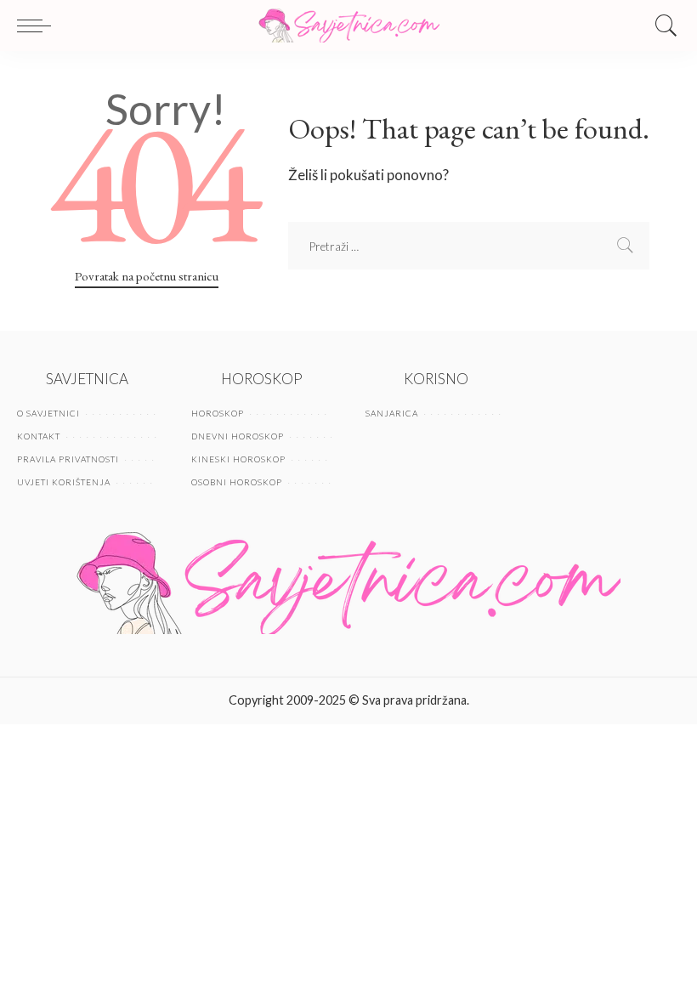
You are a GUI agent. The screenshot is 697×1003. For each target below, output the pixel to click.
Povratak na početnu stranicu (146, 276)
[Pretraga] (662, 25)
